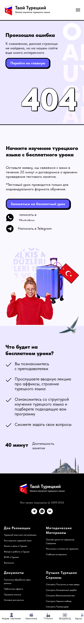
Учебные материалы (56, 554)
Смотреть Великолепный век (60, 595)
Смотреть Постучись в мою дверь (63, 584)
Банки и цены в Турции (15, 546)
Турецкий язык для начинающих (20, 534)
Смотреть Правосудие (57, 606)
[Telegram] (34, 513)
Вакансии (9, 562)
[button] (38, 204)
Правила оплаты (12, 594)
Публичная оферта (13, 589)
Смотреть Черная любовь (58, 601)
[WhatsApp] (42, 513)
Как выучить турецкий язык (18, 540)
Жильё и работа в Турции (16, 551)
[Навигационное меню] (78, 10)
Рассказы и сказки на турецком (62, 548)
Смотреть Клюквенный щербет (61, 590)
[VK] (50, 513)
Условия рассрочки (14, 600)
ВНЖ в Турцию (11, 557)
